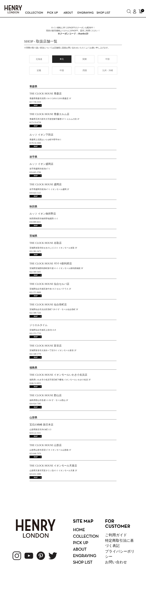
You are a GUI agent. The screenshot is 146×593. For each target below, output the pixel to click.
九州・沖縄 (107, 70)
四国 (85, 70)
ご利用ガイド (116, 535)
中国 (62, 70)
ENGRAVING (84, 556)
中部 (107, 59)
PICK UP (80, 543)
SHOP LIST (82, 562)
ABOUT (80, 549)
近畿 (39, 70)
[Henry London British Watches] (13, 10)
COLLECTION (86, 536)
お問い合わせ (116, 562)
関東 (85, 59)
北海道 (39, 59)
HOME (79, 530)
